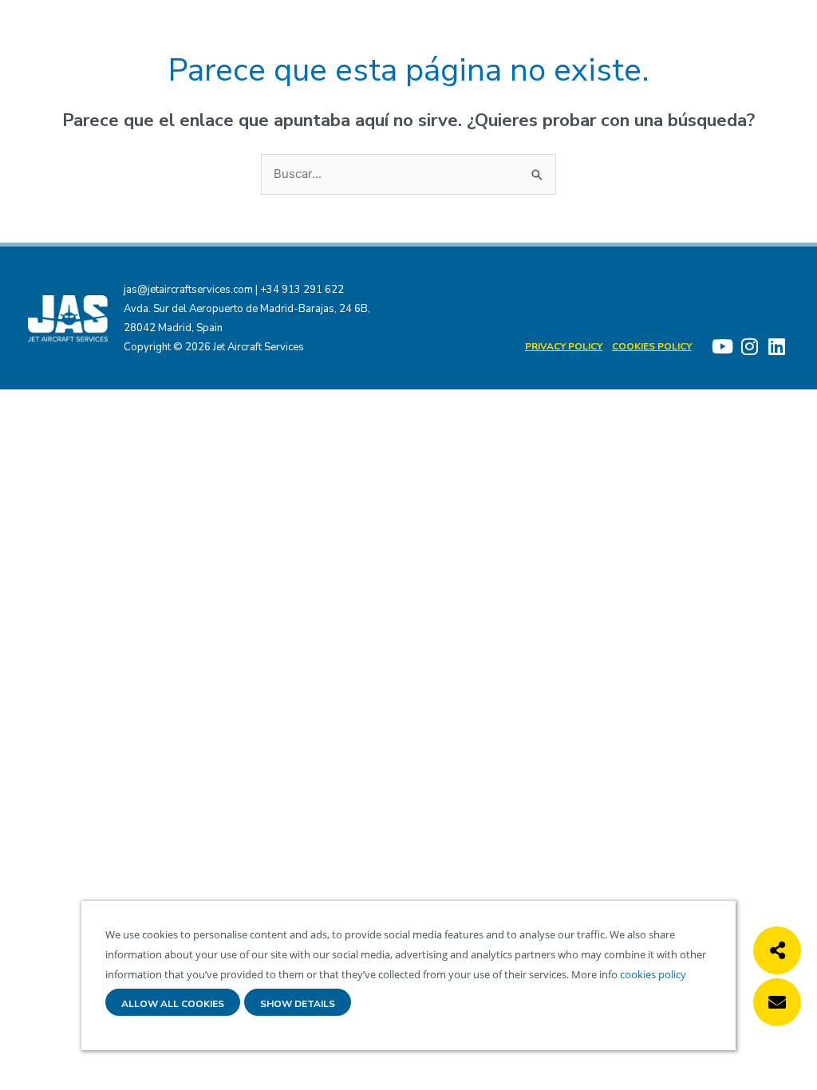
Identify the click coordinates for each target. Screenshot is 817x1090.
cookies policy (652, 974)
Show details (297, 1004)
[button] (777, 950)
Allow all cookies (172, 1004)
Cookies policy (652, 346)
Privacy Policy (563, 346)
